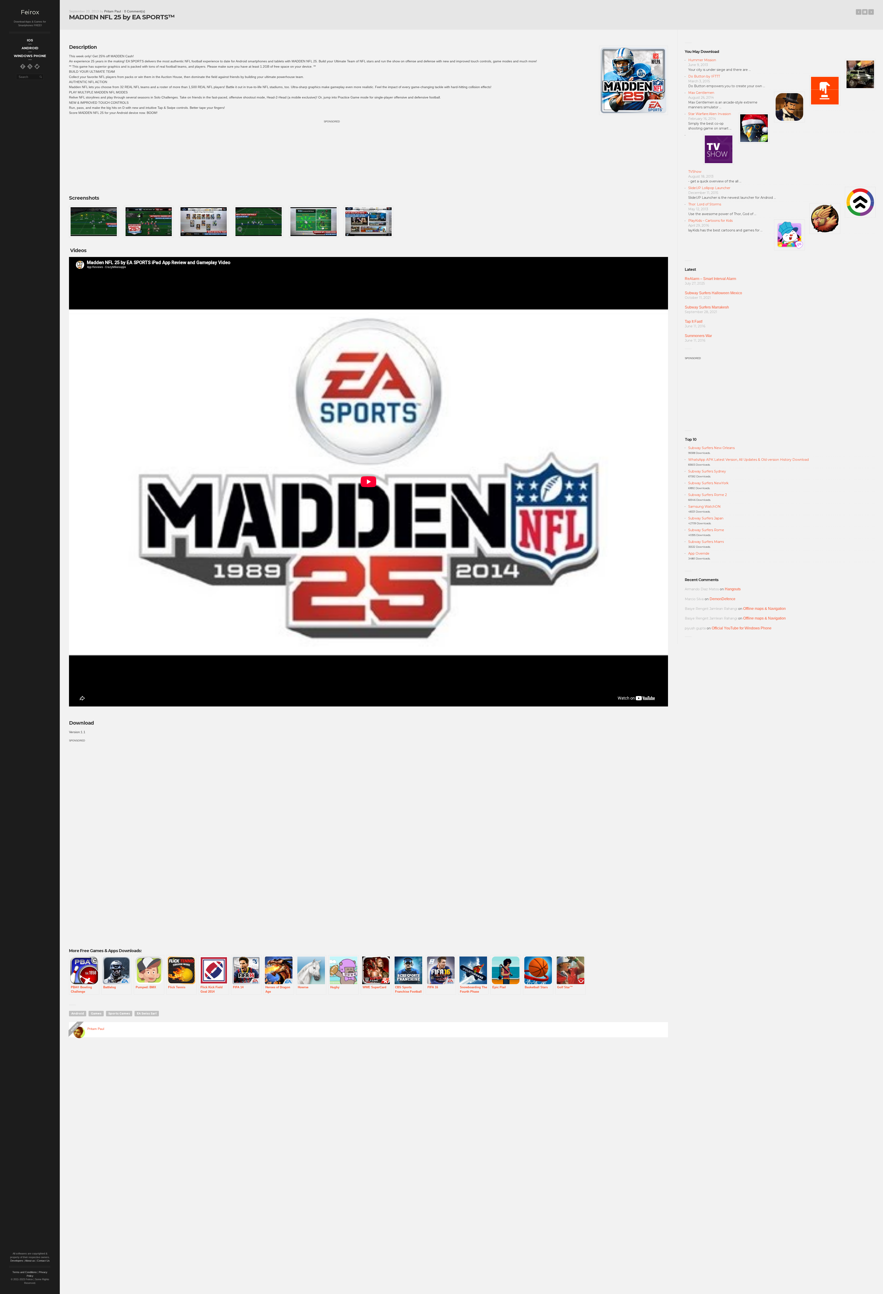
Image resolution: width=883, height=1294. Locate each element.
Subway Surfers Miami (706, 542)
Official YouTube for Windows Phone (741, 628)
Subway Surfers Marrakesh (707, 307)
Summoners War (698, 336)
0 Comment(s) (134, 11)
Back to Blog (865, 12)
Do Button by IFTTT (704, 76)
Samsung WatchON (704, 506)
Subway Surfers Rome (706, 530)
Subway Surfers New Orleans (711, 448)
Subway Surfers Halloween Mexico (713, 293)
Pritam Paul (112, 11)
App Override (698, 553)
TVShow (694, 172)
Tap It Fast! (693, 321)
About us (30, 1260)
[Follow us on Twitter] (37, 66)
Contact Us (43, 1260)
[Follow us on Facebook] (23, 66)
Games (96, 1013)
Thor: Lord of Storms (704, 204)
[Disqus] (368, 1106)
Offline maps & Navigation (764, 609)
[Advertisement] (368, 156)
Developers (16, 1260)
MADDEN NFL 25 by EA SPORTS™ (858, 12)
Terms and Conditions (24, 1272)
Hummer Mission (702, 60)
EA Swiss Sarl (147, 1013)
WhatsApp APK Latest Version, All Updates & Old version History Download (748, 460)
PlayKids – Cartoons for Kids (710, 221)
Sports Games (119, 1013)
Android (77, 1013)
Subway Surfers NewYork (708, 483)
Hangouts (733, 589)
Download (81, 723)
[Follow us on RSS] (30, 66)
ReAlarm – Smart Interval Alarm (710, 279)
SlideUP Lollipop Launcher (709, 188)
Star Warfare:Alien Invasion (709, 114)
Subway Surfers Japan (705, 518)
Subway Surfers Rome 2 (707, 495)
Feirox (30, 12)
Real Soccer (871, 12)
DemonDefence (722, 599)
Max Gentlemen (701, 93)
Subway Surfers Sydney (707, 471)
